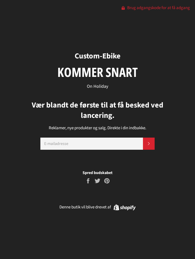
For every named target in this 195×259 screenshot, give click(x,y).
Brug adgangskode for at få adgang (158, 8)
